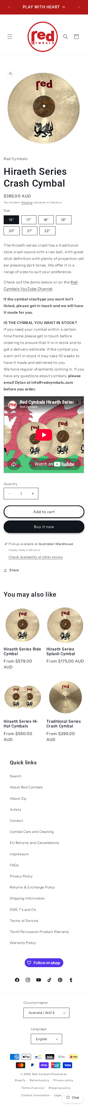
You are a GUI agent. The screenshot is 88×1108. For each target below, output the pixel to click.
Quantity (10, 484)
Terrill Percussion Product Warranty (39, 932)
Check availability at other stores (36, 557)
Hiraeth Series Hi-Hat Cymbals (21, 723)
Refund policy (39, 1080)
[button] (9, 36)
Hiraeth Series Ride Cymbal (22, 651)
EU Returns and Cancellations (34, 843)
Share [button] (14, 570)
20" (12, 231)
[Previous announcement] (9, 7)
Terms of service (33, 1088)
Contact (16, 820)
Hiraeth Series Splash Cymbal (60, 651)
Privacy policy (63, 1080)
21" (29, 231)
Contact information (35, 1095)
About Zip (18, 798)
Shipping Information (27, 898)
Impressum (19, 854)
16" (11, 220)
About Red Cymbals (26, 787)
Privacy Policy (21, 876)
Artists (15, 809)
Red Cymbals (41, 1074)
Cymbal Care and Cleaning (32, 831)
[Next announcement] (79, 7)
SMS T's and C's (23, 909)
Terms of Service (24, 920)
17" (28, 220)
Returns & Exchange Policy (32, 887)
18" (46, 220)
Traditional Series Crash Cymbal (63, 723)
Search (16, 776)
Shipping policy (59, 1088)
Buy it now (44, 526)
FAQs (14, 865)
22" (47, 231)
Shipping (27, 202)
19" (63, 220)
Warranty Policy (23, 943)
